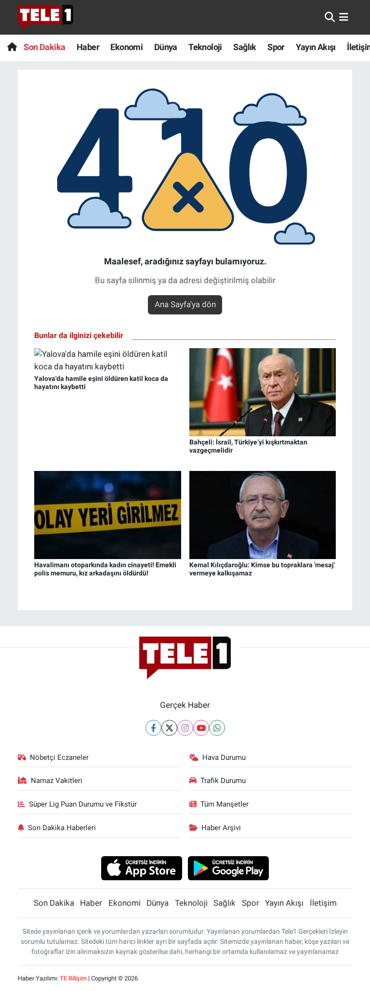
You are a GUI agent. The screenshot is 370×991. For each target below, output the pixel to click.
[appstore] (141, 868)
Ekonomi (126, 47)
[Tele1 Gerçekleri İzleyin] (45, 17)
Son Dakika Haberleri (62, 827)
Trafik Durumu (223, 780)
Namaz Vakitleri (56, 780)
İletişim (323, 903)
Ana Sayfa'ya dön (185, 304)
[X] (169, 728)
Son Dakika (44, 47)
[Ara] (330, 17)
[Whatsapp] (217, 728)
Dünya (165, 47)
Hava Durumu (224, 757)
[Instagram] (185, 728)
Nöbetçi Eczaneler (59, 757)
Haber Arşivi (221, 827)
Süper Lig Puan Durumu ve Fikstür (83, 804)
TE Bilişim (73, 978)
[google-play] (228, 868)
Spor (276, 47)
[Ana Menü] (343, 17)
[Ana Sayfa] (11, 47)
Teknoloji (205, 47)
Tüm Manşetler (224, 804)
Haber (88, 47)
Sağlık (244, 47)
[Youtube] (201, 728)
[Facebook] (153, 728)
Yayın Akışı (315, 47)
